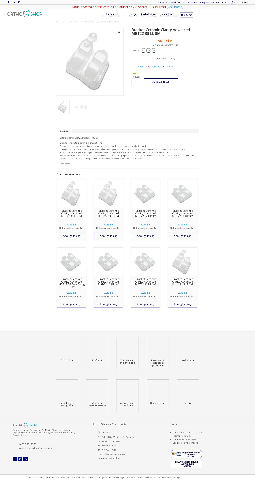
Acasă (58, 22)
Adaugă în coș (161, 81)
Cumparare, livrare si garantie (187, 432)
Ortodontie (66, 22)
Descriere (64, 131)
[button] (119, 32)
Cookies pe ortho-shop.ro (185, 442)
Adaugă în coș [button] (71, 236)
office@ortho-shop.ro (169, 2)
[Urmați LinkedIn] (14, 2)
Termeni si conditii (182, 435)
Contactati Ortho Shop (109, 457)
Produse (112, 14)
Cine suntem (104, 432)
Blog (133, 14)
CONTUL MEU (241, 2)
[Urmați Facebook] (8, 2)
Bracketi (75, 22)
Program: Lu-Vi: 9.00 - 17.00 (213, 2)
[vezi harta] (174, 7)
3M (172, 66)
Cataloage (149, 14)
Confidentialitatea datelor (185, 439)
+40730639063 (190, 2)
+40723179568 (109, 449)
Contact (168, 14)
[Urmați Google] (19, 2)
